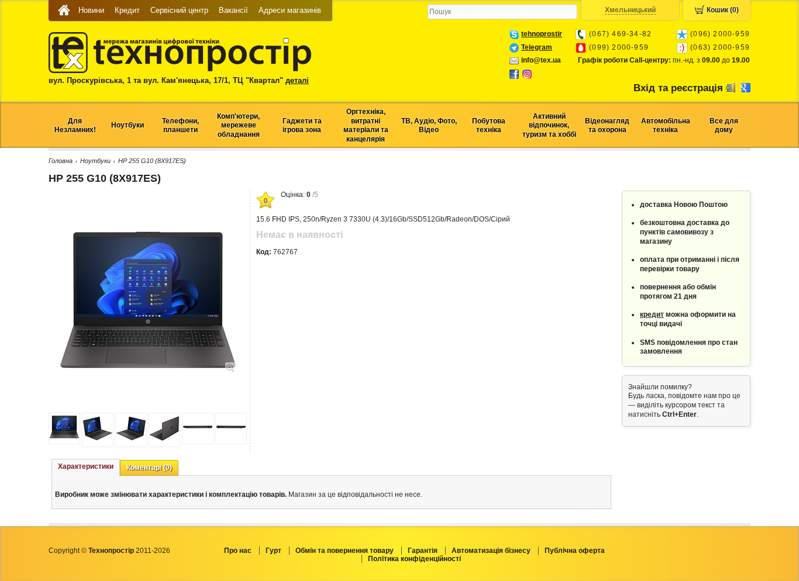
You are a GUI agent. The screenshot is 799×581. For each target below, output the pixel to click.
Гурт (273, 551)
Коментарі (149, 468)
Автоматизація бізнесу (491, 551)
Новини (91, 10)
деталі (297, 80)
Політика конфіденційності (414, 559)
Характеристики (85, 466)
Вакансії (233, 10)
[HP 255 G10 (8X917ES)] (148, 366)
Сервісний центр (179, 10)
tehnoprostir (541, 34)
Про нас (238, 551)
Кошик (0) (723, 10)
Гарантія (423, 551)
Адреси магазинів (290, 10)
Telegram (536, 47)
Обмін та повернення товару (344, 551)
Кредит (127, 10)
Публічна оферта (575, 551)
